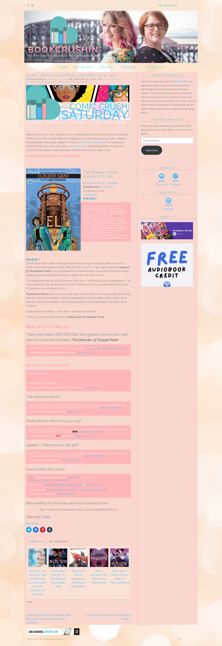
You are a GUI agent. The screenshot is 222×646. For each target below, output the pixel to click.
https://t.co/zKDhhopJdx (55, 480)
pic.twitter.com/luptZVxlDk (95, 490)
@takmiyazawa (36, 480)
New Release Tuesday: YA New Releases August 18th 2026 (58, 579)
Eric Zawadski (110, 183)
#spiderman (60, 490)
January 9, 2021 (91, 387)
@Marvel (50, 490)
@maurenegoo (74, 477)
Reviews (107, 67)
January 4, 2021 (83, 352)
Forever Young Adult (93, 142)
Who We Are (83, 67)
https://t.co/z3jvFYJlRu (111, 407)
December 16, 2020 (66, 494)
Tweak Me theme (167, 639)
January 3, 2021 (74, 412)
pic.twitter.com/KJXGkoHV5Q (111, 348)
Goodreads (89, 194)
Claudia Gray (94, 183)
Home (62, 67)
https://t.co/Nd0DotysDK (95, 456)
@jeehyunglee (76, 485)
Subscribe (151, 150)
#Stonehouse (49, 485)
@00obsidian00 (94, 485)
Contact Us (154, 67)
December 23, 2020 (70, 460)
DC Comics (106, 186)
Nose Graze (188, 639)
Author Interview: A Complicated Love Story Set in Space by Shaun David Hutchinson (48, 619)
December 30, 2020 (84, 436)
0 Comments (82, 82)
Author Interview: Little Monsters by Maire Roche (99, 577)
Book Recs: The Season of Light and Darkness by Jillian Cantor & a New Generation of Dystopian (37, 583)
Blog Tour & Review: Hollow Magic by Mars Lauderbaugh (120, 577)
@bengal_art (62, 485)
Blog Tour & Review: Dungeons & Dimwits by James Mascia (78, 579)
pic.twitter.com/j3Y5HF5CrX (91, 431)
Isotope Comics (78, 146)
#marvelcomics (74, 490)
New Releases (47, 82)
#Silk (31, 477)
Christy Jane (57, 79)
